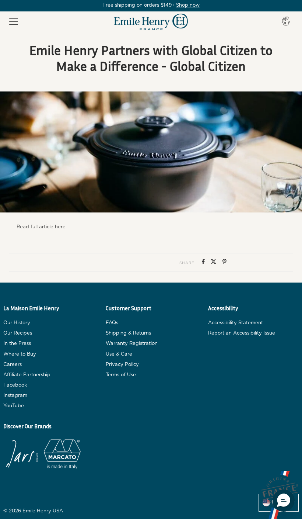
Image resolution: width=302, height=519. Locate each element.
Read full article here (41, 227)
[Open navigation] (14, 22)
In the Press (17, 343)
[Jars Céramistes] (21, 455)
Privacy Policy (122, 364)
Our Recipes (17, 333)
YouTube (13, 406)
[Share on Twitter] (215, 262)
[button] (284, 500)
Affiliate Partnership (26, 375)
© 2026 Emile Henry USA (33, 511)
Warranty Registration (132, 343)
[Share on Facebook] (204, 262)
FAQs (112, 323)
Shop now (188, 5)
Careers (12, 364)
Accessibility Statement (235, 323)
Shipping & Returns (128, 333)
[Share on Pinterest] (224, 262)
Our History (16, 323)
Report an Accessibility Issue (241, 333)
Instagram (15, 395)
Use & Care (119, 354)
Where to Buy (19, 354)
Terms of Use (121, 375)
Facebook (15, 385)
